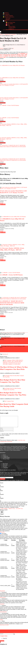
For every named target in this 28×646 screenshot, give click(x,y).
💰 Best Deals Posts (10, 22)
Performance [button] (3, 597)
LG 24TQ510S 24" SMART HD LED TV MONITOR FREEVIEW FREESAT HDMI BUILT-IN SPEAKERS (13, 146)
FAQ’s (4, 455)
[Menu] (0, 31)
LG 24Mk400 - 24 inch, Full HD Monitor (9, 105)
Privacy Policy (12, 26)
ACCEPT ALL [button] (19, 508)
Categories (5, 467)
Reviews (8, 19)
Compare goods (15, 447)
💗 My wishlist (9, 23)
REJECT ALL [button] (12, 508)
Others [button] (1, 619)
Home (1, 34)
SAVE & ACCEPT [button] (4, 625)
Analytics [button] (2, 604)
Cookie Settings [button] (4, 508)
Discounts (8, 18)
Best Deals (5, 463)
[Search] (0, 33)
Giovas (2, 48)
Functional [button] (2, 590)
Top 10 (6, 354)
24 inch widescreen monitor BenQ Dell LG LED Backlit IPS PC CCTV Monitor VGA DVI (14, 85)
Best (4, 354)
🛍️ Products (6, 12)
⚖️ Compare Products (8, 15)
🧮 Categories (6, 14)
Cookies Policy (12, 27)
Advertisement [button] (3, 611)
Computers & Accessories (10, 34)
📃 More (5, 21)
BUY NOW (3, 204)
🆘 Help (8, 25)
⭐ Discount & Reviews (8, 16)
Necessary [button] (2, 532)
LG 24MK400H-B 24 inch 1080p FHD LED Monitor (12, 65)
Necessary (4, 533)
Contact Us (11, 28)
